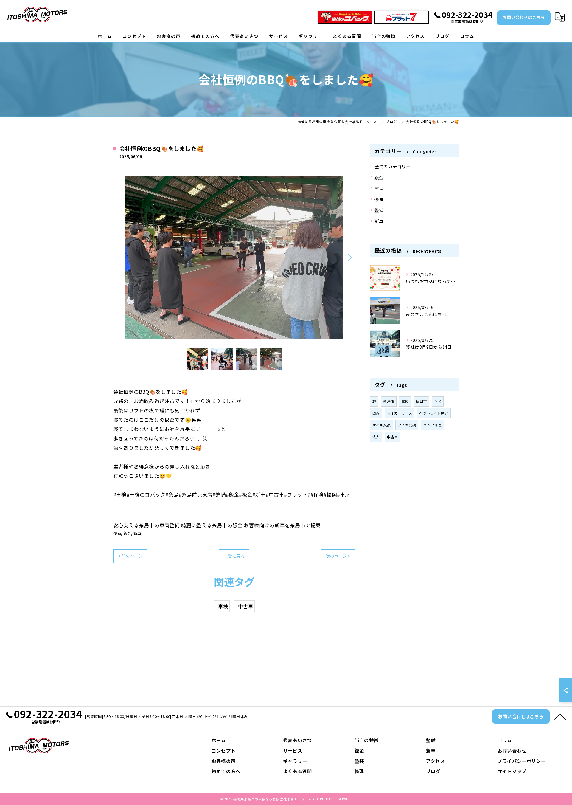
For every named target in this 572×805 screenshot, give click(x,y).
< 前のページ (130, 556)
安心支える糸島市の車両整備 (146, 525)
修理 (378, 199)
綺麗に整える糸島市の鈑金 (212, 525)
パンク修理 (432, 424)
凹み (376, 412)
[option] (234, 257)
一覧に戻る (234, 556)
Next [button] (349, 257)
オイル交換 (381, 424)
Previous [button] (119, 257)
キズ (437, 401)
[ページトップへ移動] (560, 716)
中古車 (392, 436)
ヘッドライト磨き (433, 412)
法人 (376, 436)
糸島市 (388, 401)
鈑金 (127, 533)
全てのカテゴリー (392, 166)
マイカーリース (399, 412)
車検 (404, 401)
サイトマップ (512, 771)
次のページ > (338, 556)
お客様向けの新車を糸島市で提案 (282, 525)
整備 (117, 533)
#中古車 (244, 606)
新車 (137, 533)
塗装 (378, 188)
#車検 (222, 606)
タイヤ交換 (407, 424)
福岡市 (421, 401)
